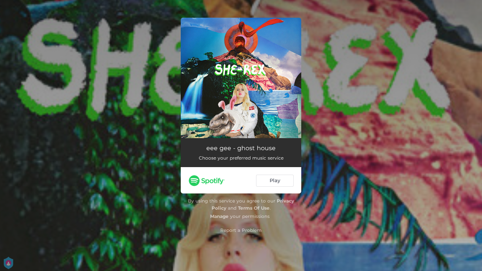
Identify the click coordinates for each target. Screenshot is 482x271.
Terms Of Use (254, 208)
